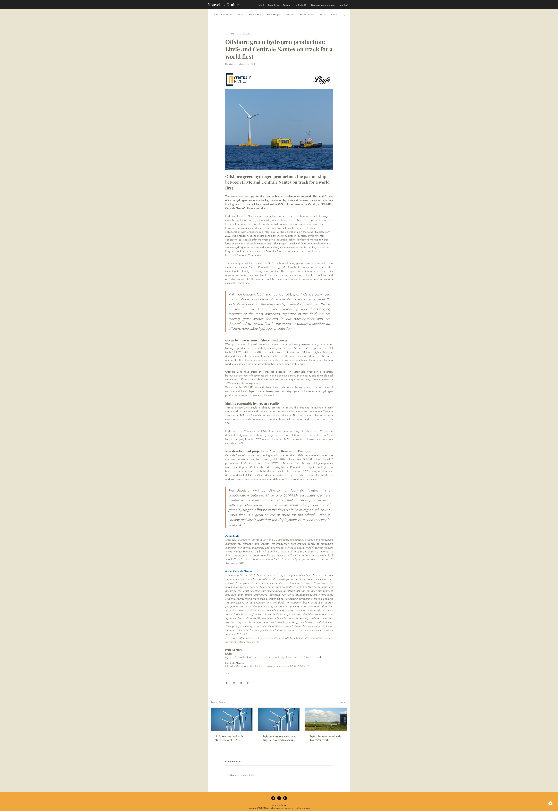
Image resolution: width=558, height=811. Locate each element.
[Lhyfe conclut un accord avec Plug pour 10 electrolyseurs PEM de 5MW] (279, 719)
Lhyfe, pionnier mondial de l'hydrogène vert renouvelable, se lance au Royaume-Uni (325, 738)
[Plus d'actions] (331, 33)
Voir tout (343, 702)
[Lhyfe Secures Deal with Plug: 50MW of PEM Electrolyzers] (232, 719)
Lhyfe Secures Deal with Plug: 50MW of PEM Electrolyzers (228, 738)
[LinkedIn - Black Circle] (285, 798)
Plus (333, 14)
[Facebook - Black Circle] (279, 798)
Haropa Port (255, 14)
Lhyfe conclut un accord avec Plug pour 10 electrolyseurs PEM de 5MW (279, 738)
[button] (343, 14)
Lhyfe (240, 14)
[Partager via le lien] (248, 682)
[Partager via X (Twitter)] (233, 682)
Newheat (289, 14)
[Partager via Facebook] (226, 682)
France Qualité (307, 14)
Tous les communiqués (221, 14)
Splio (322, 14)
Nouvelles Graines (224, 4)
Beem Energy (273, 14)
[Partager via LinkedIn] (240, 682)
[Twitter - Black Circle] (273, 798)
